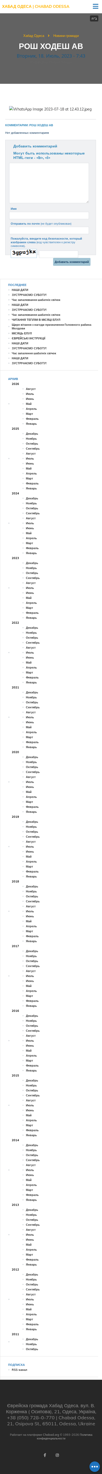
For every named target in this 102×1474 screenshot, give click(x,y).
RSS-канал (19, 1370)
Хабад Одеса (33, 36)
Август (31, 389)
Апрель (31, 409)
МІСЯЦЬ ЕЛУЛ (22, 333)
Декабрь (32, 433)
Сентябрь (33, 448)
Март (29, 414)
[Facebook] (45, 1455)
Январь (31, 424)
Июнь (30, 399)
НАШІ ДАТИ (20, 290)
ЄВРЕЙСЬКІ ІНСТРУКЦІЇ (28, 338)
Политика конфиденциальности (64, 1436)
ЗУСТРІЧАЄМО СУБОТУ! (29, 295)
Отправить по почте (41, 223)
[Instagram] (57, 1455)
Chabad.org (51, 1435)
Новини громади (66, 36)
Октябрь (32, 443)
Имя (13, 209)
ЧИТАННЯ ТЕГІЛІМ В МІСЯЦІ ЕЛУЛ (36, 320)
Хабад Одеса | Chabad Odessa (35, 6)
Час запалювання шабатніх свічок (36, 300)
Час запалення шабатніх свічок (34, 353)
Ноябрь (31, 438)
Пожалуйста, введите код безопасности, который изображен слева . (46, 242)
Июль (30, 394)
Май (29, 404)
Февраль (32, 419)
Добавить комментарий (35, 146)
